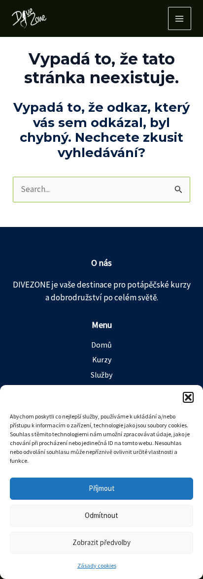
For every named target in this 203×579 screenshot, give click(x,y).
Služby (101, 375)
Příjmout (102, 488)
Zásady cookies (96, 565)
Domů (101, 345)
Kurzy (101, 359)
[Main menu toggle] (180, 19)
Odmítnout (101, 515)
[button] (188, 397)
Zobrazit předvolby (101, 542)
